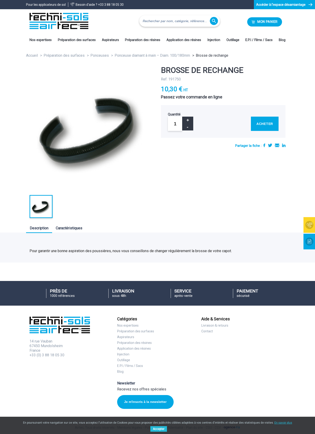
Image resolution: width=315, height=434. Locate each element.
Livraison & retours (214, 325)
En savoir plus (283, 422)
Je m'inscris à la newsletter (145, 402)
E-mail (277, 145)
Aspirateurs (110, 40)
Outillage (232, 40)
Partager (264, 145)
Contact (207, 331)
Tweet (270, 145)
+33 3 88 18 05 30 (111, 4)
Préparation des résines (142, 40)
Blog (282, 40)
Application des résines (183, 40)
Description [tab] (39, 228)
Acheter (264, 124)
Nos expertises (41, 40)
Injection (213, 40)
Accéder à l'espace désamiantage (281, 4)
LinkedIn (283, 145)
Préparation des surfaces (77, 40)
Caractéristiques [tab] (69, 228)
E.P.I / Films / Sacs (259, 40)
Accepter (158, 429)
